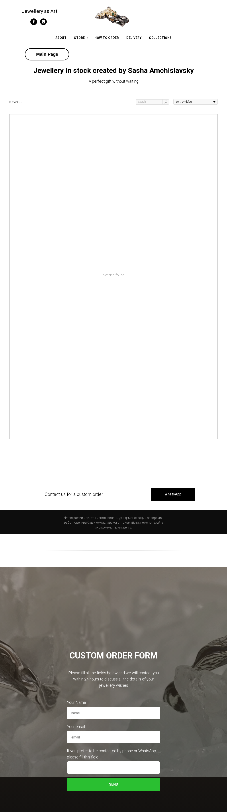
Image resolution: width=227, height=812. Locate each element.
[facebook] (33, 24)
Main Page (47, 54)
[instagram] (43, 24)
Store (80, 38)
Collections (160, 38)
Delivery (133, 38)
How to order (106, 38)
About (61, 38)
